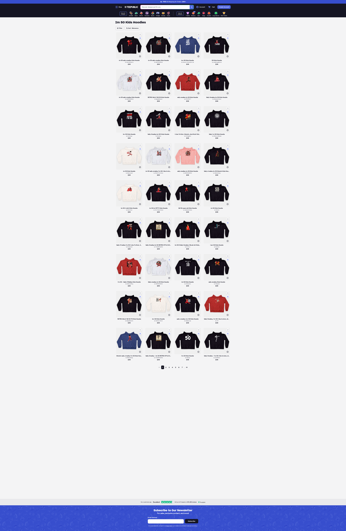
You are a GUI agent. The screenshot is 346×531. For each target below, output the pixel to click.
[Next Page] (186, 367)
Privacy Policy (169, 525)
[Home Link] (131, 7)
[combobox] (165, 7)
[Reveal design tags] (140, 56)
